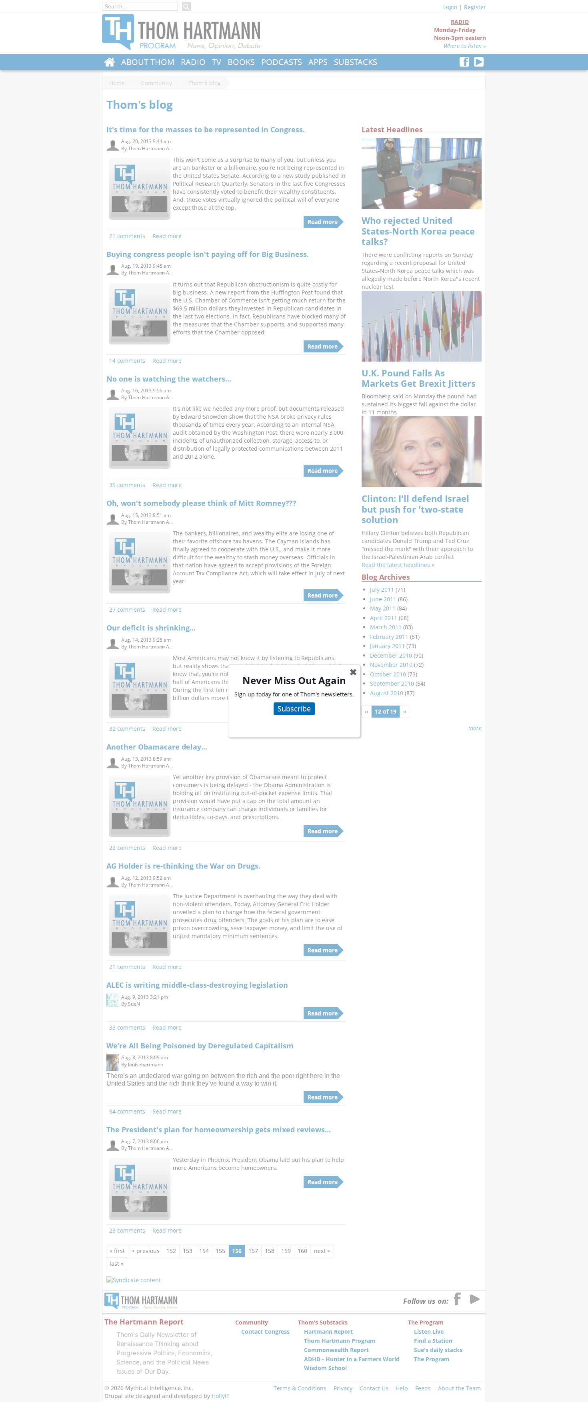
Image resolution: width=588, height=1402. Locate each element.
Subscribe (294, 708)
